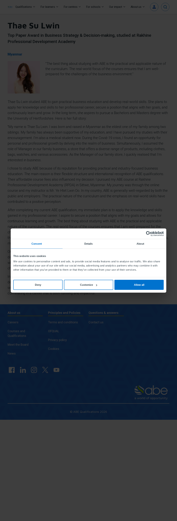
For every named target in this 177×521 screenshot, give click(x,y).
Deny (38, 284)
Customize (86, 284)
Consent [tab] (36, 243)
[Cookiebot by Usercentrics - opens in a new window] (148, 233)
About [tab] (140, 243)
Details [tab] (88, 243)
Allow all (139, 284)
